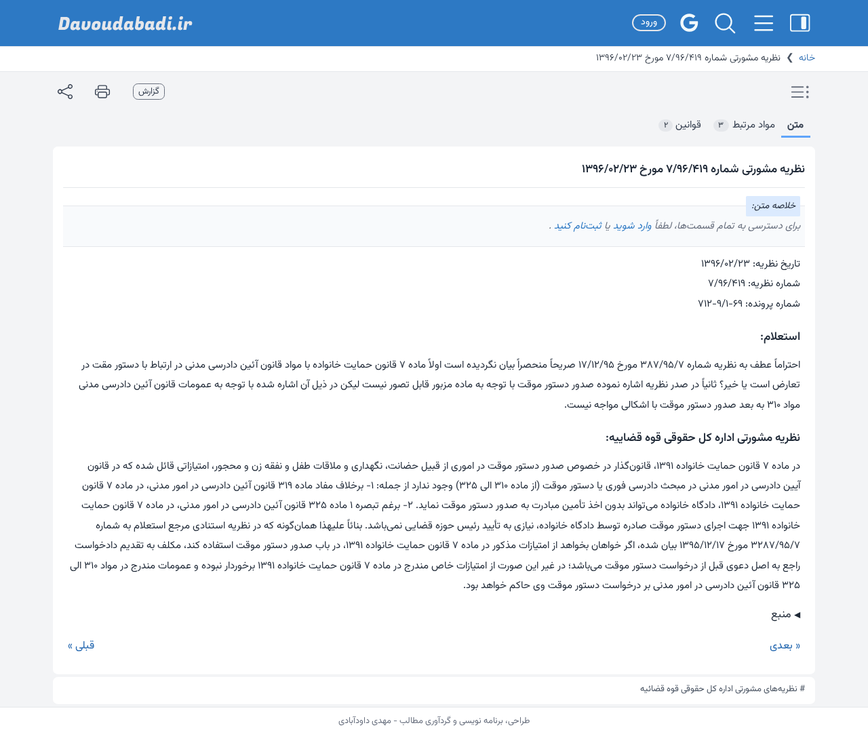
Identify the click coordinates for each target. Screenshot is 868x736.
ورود (649, 22)
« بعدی (785, 646)
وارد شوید (631, 226)
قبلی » (81, 646)
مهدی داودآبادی (364, 721)
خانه (807, 58)
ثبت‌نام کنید (576, 226)
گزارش (148, 91)
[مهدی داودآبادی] (125, 23)
